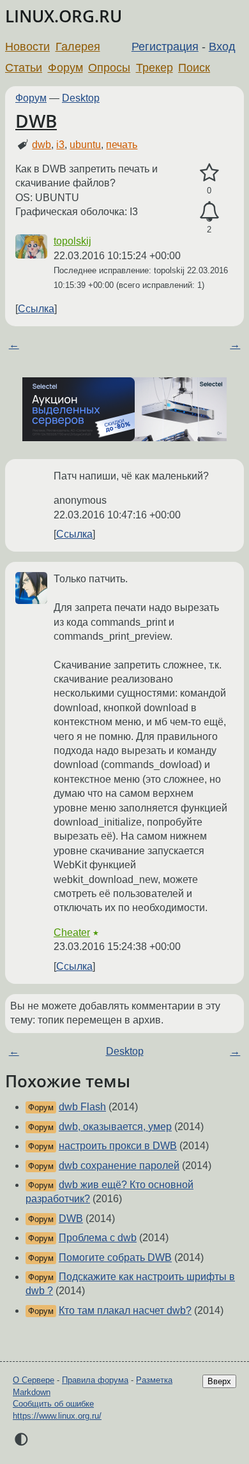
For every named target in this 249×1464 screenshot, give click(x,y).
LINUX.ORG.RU (63, 16)
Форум (65, 67)
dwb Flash (82, 1106)
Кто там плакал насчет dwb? (125, 1310)
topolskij (72, 241)
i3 (60, 144)
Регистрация (165, 46)
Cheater (72, 932)
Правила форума (95, 1380)
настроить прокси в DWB (118, 1145)
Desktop (81, 98)
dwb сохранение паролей (119, 1165)
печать (121, 144)
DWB (36, 121)
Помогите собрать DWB (115, 1257)
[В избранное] (209, 173)
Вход (222, 46)
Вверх (219, 1381)
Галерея (78, 46)
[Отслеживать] (209, 211)
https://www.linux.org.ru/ (57, 1416)
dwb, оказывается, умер (115, 1126)
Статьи (23, 67)
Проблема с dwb (98, 1237)
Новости (27, 46)
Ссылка (36, 308)
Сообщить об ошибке (53, 1403)
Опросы (109, 67)
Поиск (194, 67)
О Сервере (33, 1380)
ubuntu (85, 144)
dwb (41, 144)
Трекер (154, 67)
